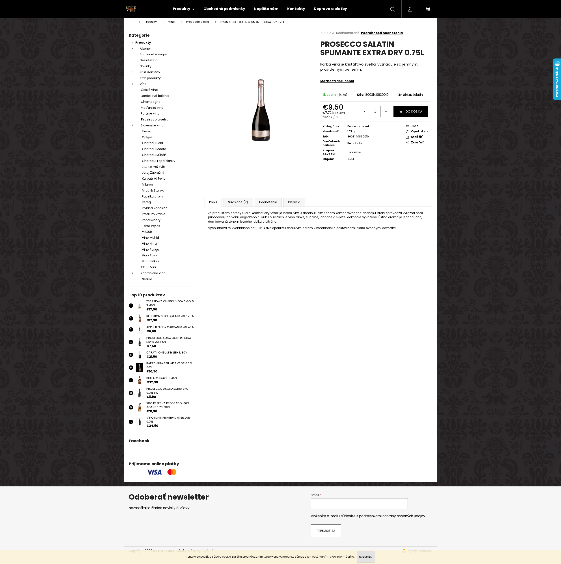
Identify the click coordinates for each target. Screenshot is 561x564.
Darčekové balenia (155, 96)
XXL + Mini (148, 267)
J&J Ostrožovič (153, 167)
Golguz (147, 137)
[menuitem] (183, 9)
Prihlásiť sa (326, 530)
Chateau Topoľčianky (158, 161)
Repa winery (151, 220)
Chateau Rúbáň (154, 155)
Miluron (147, 184)
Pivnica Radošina (155, 208)
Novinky (145, 66)
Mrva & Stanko (153, 190)
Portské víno (150, 113)
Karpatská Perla (154, 178)
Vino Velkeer (151, 261)
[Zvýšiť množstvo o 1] (385, 111)
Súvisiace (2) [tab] (238, 202)
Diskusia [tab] (294, 202)
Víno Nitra (149, 243)
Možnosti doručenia (337, 81)
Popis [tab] (213, 202)
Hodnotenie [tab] (268, 202)
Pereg (146, 202)
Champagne (150, 102)
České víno (149, 90)
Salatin (417, 94)
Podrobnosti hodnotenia (382, 33)
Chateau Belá (152, 143)
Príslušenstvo (150, 72)
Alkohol (145, 48)
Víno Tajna (150, 255)
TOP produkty (150, 78)
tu (352, 556)
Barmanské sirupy (153, 54)
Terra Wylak (151, 226)
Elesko (146, 131)
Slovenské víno (152, 125)
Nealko (147, 279)
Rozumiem (366, 556)
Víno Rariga (150, 249)
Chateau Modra (154, 149)
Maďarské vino (152, 107)
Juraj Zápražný (153, 172)
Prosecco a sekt (154, 119)
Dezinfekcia (149, 60)
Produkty (143, 42)
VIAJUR (147, 231)
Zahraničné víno (153, 273)
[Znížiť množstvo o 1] (364, 111)
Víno (143, 84)
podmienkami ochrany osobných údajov (392, 516)
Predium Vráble (153, 214)
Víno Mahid (150, 237)
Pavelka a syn (152, 196)
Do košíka (414, 111)
